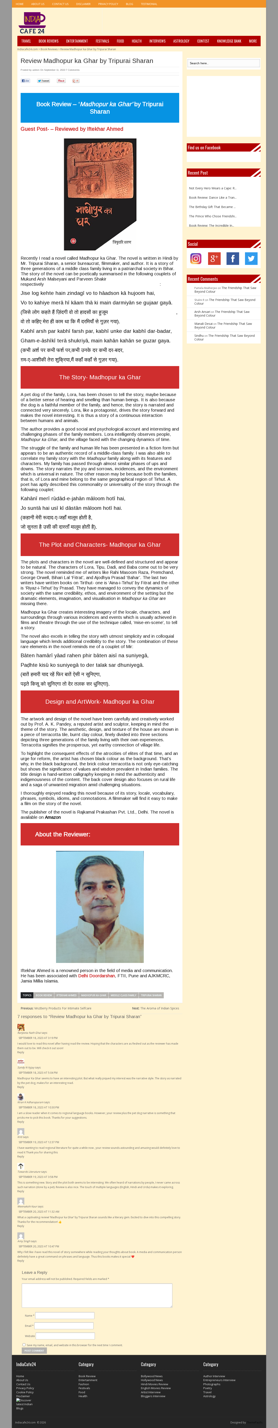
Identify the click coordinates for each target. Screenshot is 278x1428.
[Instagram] (196, 264)
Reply (20, 1052)
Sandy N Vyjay (25, 1067)
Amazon (53, 817)
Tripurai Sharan (151, 995)
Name (30, 1315)
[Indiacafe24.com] (32, 23)
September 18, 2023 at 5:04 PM (38, 1073)
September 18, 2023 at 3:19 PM (38, 1038)
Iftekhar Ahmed (66, 995)
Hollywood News (152, 1380)
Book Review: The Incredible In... (211, 220)
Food (120, 41)
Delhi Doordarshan (96, 975)
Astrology (181, 41)
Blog (129, 4)
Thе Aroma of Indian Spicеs (155, 1008)
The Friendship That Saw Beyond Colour (225, 290)
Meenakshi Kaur (27, 1206)
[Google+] (214, 264)
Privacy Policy (108, 4)
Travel (26, 41)
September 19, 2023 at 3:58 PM (38, 1177)
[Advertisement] (181, 22)
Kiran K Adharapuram (30, 1102)
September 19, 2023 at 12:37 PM (39, 1142)
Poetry (207, 1388)
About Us (37, 4)
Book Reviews (48, 41)
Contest (203, 41)
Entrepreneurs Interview (219, 1380)
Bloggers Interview (153, 1396)
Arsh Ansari (202, 312)
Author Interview (214, 1376)
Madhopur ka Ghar (93, 995)
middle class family (123, 995)
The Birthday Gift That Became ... (212, 201)
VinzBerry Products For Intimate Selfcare (56, 1008)
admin (36, 70)
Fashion (84, 1384)
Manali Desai (203, 324)
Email (29, 1326)
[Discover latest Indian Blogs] (45, 1404)
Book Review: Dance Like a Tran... (213, 192)
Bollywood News (152, 1376)
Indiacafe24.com (27, 49)
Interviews (157, 41)
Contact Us (60, 4)
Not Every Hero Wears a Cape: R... (213, 183)
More (253, 41)
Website (30, 1336)
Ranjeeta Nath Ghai (29, 1033)
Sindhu (199, 335)
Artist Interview (151, 1392)
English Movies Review (156, 1388)
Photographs (211, 1384)
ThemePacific (255, 1422)
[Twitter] (251, 264)
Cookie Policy (25, 1392)
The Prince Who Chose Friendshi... (213, 211)
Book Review (44, 995)
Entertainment (77, 41)
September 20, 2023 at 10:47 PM (39, 1246)
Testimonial (149, 4)
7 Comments (72, 70)
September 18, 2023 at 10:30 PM (39, 1107)
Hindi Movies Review (154, 1384)
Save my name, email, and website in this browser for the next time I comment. (75, 1345)
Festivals (102, 41)
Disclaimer (83, 4)
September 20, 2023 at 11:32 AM (39, 1211)
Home (19, 4)
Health (137, 41)
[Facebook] (233, 264)
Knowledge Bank (229, 41)
